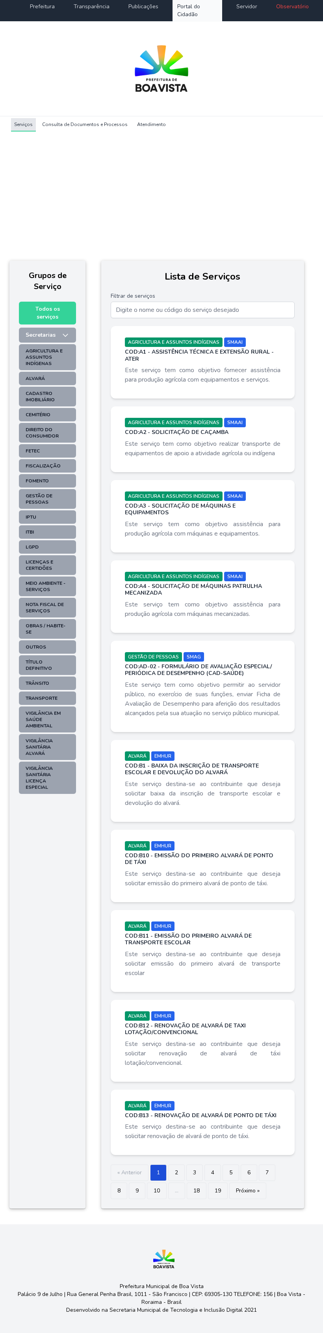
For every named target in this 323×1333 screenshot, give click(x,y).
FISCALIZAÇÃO (43, 466)
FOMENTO (37, 481)
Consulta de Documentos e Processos (85, 124)
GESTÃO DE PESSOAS (39, 499)
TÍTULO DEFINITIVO (39, 665)
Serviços (23, 124)
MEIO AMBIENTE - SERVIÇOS (45, 586)
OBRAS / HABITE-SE (45, 629)
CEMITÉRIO (38, 415)
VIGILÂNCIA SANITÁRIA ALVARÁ (39, 747)
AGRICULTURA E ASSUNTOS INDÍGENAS (44, 357)
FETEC (33, 451)
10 (157, 1190)
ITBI (30, 532)
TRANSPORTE (42, 698)
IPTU (31, 517)
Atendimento (151, 124)
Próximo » (248, 1190)
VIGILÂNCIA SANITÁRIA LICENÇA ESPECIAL (39, 777)
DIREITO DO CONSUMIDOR (42, 432)
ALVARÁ (35, 378)
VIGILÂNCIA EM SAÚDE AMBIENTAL (43, 719)
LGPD (32, 547)
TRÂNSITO (37, 683)
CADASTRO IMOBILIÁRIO (40, 396)
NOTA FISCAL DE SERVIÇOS (45, 607)
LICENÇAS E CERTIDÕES (39, 565)
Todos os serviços (47, 313)
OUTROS (36, 647)
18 (196, 1190)
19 (218, 1190)
